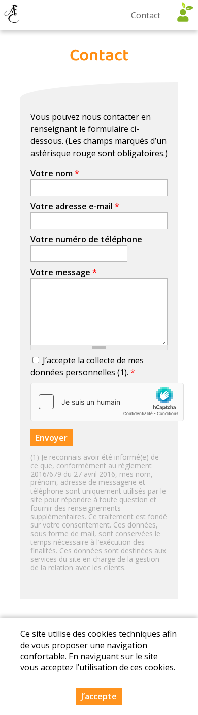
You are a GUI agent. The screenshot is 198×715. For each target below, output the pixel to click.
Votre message (63, 272)
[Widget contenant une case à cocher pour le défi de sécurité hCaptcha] (107, 402)
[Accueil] (12, 15)
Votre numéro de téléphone (86, 239)
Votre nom (54, 173)
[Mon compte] (183, 15)
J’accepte (99, 696)
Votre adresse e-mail (74, 206)
